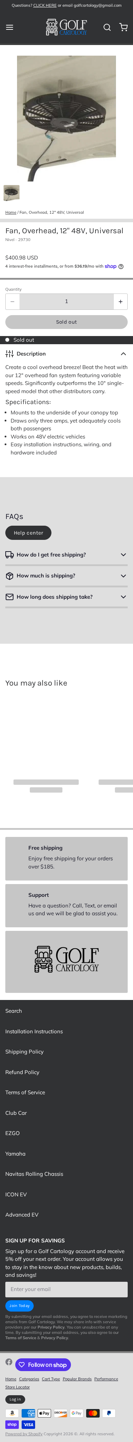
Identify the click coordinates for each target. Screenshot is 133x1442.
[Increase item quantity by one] (121, 301)
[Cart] (121, 27)
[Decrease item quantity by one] (13, 301)
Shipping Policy (24, 1051)
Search (13, 1010)
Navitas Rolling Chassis (34, 1173)
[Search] (104, 27)
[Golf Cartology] (66, 27)
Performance (106, 1378)
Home (10, 212)
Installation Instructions (34, 1031)
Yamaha (15, 1153)
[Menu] (12, 27)
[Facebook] (8, 1364)
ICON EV (16, 1194)
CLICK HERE (45, 5)
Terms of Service (25, 1092)
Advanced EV (21, 1214)
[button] (66, 322)
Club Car (16, 1113)
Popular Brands (77, 1378)
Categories (29, 1378)
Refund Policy (22, 1072)
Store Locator (17, 1387)
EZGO (12, 1133)
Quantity (13, 289)
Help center (28, 533)
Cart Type (51, 1378)
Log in (15, 1399)
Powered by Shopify (24, 1433)
